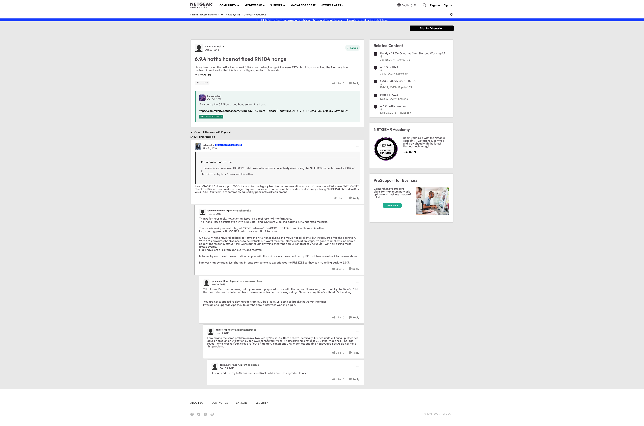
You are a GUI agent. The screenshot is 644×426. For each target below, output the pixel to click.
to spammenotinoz (250, 281)
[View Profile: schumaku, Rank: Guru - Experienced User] (198, 146)
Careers (242, 402)
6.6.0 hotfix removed (393, 106)
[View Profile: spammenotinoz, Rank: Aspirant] (202, 212)
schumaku (208, 145)
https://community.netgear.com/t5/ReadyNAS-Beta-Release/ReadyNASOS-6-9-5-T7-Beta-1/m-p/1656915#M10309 (273, 110)
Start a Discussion (431, 28)
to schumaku (243, 210)
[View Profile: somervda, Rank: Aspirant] (199, 48)
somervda (210, 46)
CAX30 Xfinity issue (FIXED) (398, 81)
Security (262, 402)
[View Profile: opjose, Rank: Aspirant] (210, 331)
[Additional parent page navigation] (222, 14)
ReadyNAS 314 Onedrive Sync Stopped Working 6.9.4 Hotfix (414, 53)
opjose (219, 329)
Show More (204, 74)
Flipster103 (405, 87)
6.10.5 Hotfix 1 (389, 67)
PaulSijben (404, 112)
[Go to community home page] (201, 5)
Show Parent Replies (202, 136)
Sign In (448, 5)
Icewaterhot (214, 96)
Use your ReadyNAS (255, 14)
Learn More (392, 205)
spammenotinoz (213, 162)
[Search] (424, 5)
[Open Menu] (451, 14)
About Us (196, 402)
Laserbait (402, 73)
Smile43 (403, 98)
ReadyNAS (234, 14)
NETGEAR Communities (203, 14)
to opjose (253, 364)
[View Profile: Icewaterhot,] (202, 97)
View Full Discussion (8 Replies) (212, 132)
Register (435, 5)
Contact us (219, 402)
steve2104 (403, 59)
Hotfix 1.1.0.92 (389, 94)
